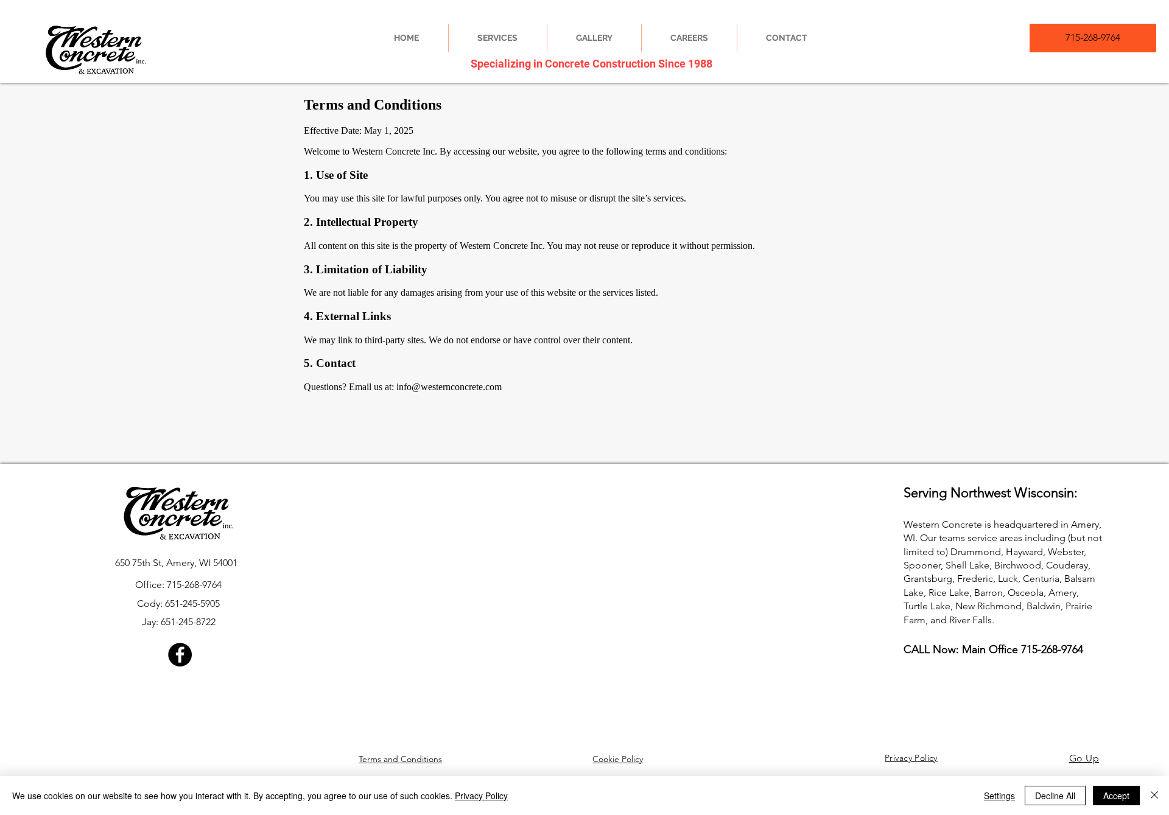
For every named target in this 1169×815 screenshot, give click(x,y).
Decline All (1055, 795)
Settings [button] (999, 795)
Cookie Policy (617, 759)
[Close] (1154, 795)
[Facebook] (180, 654)
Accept (1116, 795)
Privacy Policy (481, 795)
